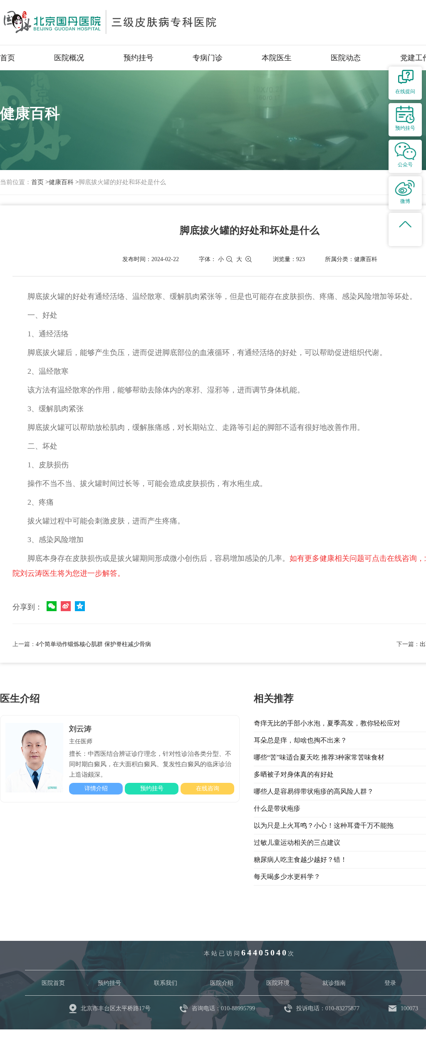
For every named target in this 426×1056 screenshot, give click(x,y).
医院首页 (53, 983)
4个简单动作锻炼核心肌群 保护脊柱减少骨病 (93, 644)
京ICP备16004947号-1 (139, 1032)
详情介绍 (96, 788)
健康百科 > (64, 182)
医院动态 (346, 58)
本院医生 (277, 58)
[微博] (66, 606)
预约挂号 (139, 58)
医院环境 (278, 983)
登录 (390, 983)
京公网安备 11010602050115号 (227, 1032)
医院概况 (69, 58)
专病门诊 (208, 58)
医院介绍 (221, 983)
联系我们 (165, 983)
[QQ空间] (80, 606)
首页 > (40, 182)
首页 (7, 58)
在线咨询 (207, 788)
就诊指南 (334, 983)
